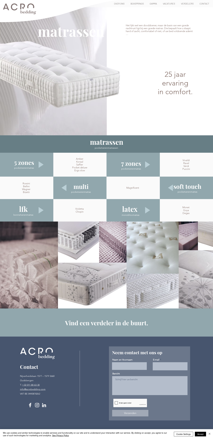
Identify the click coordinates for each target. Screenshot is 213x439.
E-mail (156, 360)
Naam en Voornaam (122, 360)
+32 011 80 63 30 (31, 385)
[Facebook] (30, 405)
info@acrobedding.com (32, 389)
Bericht (116, 373)
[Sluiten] (209, 434)
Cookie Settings (183, 434)
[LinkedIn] (44, 405)
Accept (200, 434)
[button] (138, 3)
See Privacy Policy (60, 435)
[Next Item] (208, 265)
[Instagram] (37, 405)
